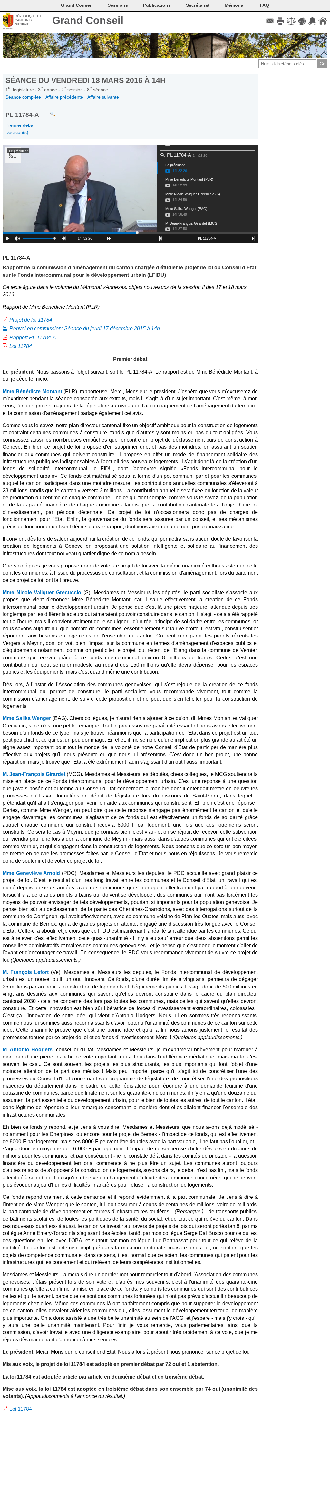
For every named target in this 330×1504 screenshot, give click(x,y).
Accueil (322, 21)
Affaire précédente (64, 97)
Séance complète (23, 97)
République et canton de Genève (28, 20)
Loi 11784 (20, 346)
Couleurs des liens (301, 21)
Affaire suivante (103, 97)
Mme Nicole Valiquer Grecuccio (42, 592)
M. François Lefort (26, 972)
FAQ (264, 5)
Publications (157, 5)
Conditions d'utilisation (291, 21)
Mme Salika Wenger (27, 718)
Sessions (118, 5)
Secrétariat (197, 5)
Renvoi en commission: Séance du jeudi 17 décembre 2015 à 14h (84, 328)
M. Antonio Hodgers (28, 1049)
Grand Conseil (87, 20)
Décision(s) (16, 132)
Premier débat (19, 125)
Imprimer (280, 21)
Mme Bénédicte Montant (32, 391)
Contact (270, 21)
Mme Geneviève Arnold (31, 873)
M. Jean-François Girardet (34, 774)
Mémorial (235, 5)
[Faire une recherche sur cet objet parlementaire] (47, 111)
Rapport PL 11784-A (32, 337)
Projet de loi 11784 (30, 320)
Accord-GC (312, 21)
